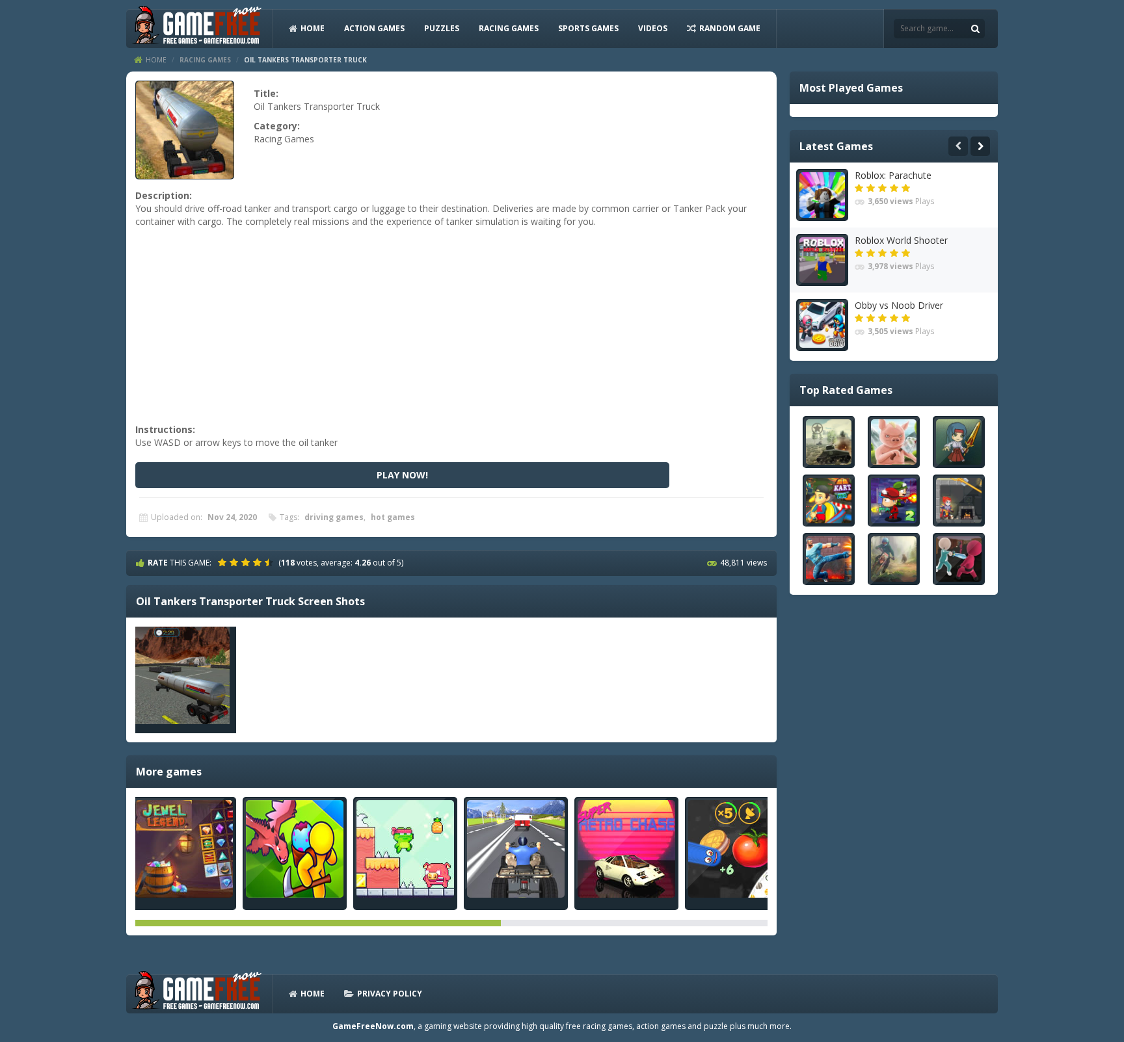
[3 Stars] (247, 562)
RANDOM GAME (729, 28)
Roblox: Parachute (893, 175)
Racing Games (509, 28)
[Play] (829, 442)
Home (156, 59)
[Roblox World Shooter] (822, 260)
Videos (652, 28)
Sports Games (588, 28)
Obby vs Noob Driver (899, 305)
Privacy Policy (389, 993)
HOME (313, 28)
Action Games (374, 28)
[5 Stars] (270, 562)
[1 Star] (224, 562)
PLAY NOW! (402, 475)
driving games (334, 517)
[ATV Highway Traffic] (516, 849)
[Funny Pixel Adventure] (405, 849)
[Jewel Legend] (184, 849)
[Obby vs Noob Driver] (822, 325)
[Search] (975, 28)
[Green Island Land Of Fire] (295, 849)
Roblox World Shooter (901, 240)
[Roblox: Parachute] (822, 195)
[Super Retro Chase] (626, 849)
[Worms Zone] (737, 849)
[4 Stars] (259, 562)
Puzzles (441, 28)
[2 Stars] (235, 562)
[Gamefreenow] (196, 27)
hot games (393, 517)
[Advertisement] (449, 332)
